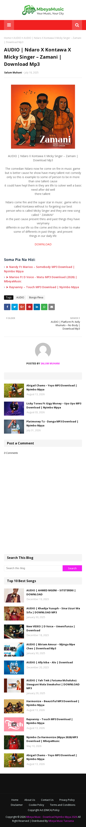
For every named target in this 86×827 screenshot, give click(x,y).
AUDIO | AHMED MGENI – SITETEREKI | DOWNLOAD (51, 592)
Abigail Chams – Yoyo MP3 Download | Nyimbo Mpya (51, 387)
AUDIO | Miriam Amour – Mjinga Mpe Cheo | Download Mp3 (50, 646)
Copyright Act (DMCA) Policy (43, 810)
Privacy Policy (67, 800)
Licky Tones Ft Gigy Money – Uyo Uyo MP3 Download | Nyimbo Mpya (53, 405)
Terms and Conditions (62, 805)
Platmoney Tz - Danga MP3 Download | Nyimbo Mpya (52, 423)
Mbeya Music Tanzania (61, 821)
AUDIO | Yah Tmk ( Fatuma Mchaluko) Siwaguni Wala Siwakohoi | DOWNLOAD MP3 (53, 684)
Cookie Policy (36, 805)
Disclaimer (17, 805)
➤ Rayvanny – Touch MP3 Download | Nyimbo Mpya (42, 287)
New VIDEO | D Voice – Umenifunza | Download (50, 628)
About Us (29, 800)
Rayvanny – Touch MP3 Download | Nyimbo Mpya (49, 721)
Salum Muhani (13, 72)
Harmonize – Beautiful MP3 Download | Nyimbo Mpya (52, 703)
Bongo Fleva (36, 297)
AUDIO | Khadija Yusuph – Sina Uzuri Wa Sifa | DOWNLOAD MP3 (53, 610)
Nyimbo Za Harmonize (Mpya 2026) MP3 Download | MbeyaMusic (52, 739)
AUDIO (17, 38)
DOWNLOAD (43, 244)
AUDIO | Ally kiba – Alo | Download (49, 662)
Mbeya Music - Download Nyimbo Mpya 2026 (51, 817)
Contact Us (47, 800)
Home (7, 38)
